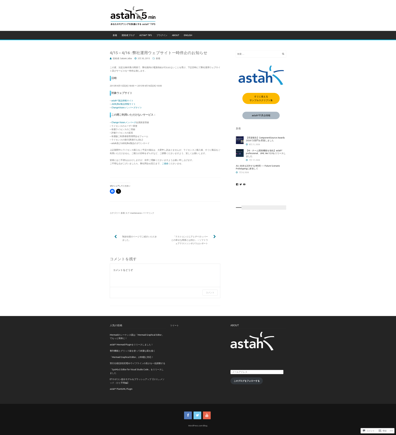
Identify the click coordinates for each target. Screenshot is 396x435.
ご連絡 (165, 163)
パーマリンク (148, 213)
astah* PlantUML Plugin (121, 389)
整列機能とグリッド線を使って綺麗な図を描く (132, 351)
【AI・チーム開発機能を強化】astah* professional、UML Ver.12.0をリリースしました (266, 153)
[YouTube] (244, 184)
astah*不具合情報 (261, 115)
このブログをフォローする (247, 381)
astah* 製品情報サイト (122, 100)
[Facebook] (237, 184)
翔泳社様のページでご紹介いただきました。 (139, 238)
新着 (115, 35)
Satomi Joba (126, 58)
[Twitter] (240, 184)
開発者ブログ (128, 35)
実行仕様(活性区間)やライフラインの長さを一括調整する (137, 363)
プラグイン (162, 35)
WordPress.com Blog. (198, 425)
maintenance (136, 213)
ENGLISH (188, 35)
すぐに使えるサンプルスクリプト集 (261, 98)
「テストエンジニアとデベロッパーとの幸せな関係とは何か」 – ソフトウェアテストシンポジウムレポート (189, 240)
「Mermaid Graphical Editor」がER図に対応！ (132, 357)
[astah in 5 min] (198, 15)
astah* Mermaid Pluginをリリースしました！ (131, 344)
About (175, 35)
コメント (210, 292)
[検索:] (261, 54)
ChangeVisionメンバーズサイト (126, 107)
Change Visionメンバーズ (123, 122)
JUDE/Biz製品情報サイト (123, 104)
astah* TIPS (145, 35)
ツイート (174, 325)
